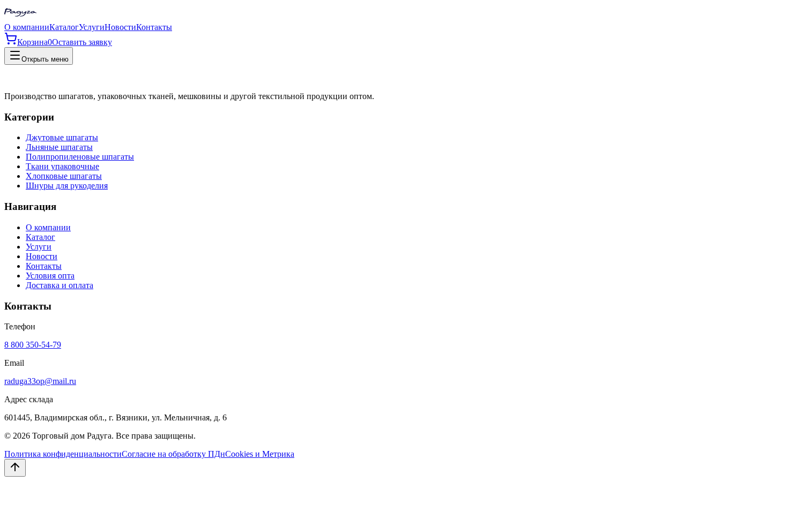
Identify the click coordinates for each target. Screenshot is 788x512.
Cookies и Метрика (259, 453)
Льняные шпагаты (59, 147)
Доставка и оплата (59, 285)
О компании (26, 27)
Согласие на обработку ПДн (173, 453)
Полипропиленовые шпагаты (80, 156)
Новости (120, 27)
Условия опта (50, 275)
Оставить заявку (82, 42)
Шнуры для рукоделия (67, 185)
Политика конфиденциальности (63, 453)
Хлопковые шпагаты (64, 175)
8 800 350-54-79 (32, 344)
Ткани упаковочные (62, 166)
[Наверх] (15, 468)
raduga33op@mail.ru (40, 381)
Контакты (154, 27)
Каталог (64, 27)
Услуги (92, 27)
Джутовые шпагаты (62, 137)
